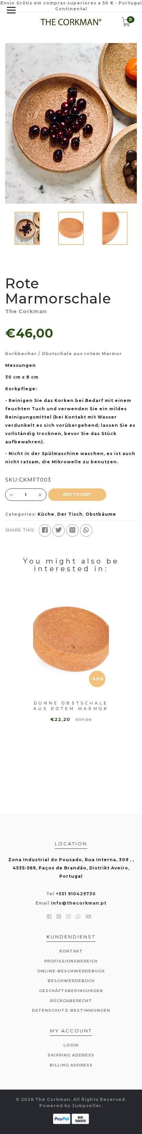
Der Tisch (70, 514)
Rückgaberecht (71, 1000)
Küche (46, 514)
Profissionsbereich (71, 961)
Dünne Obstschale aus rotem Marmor (71, 706)
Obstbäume (100, 514)
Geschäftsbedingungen (71, 990)
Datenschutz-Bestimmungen (71, 1010)
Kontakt (71, 951)
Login (71, 1045)
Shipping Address (71, 1055)
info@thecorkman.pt (78, 903)
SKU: (12, 479)
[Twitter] (58, 530)
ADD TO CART (77, 494)
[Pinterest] (72, 530)
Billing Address (71, 1065)
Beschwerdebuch (71, 980)
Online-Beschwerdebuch (71, 971)
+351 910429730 (76, 893)
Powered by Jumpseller (70, 1105)
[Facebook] (45, 530)
